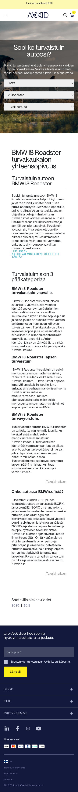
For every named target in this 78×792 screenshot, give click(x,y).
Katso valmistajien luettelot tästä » (35, 255)
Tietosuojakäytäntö (15, 767)
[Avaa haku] (65, 15)
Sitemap (8, 779)
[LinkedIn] (7, 729)
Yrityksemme (16, 713)
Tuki (7, 701)
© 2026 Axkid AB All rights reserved (24, 785)
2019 (27, 605)
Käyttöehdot (11, 773)
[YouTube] (39, 729)
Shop (8, 689)
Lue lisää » (19, 251)
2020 (15, 605)
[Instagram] (28, 729)
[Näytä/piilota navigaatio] (5, 15)
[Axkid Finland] (38, 15)
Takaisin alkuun (56, 481)
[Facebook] (17, 729)
